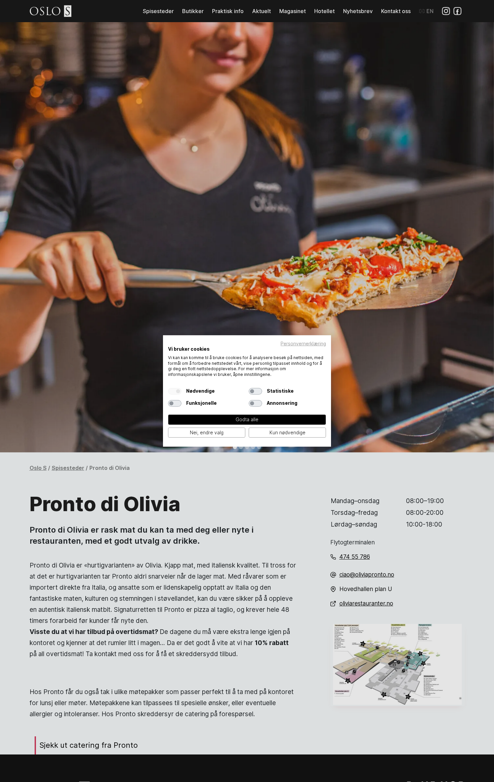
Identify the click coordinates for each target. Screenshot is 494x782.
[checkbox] (174, 391)
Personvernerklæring (303, 343)
